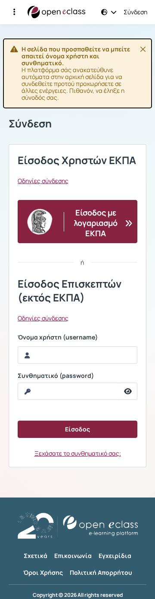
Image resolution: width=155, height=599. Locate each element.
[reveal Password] (128, 391)
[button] (14, 12)
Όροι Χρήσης (43, 572)
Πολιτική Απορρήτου (101, 572)
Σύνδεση (135, 12)
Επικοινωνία (73, 555)
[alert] (77, 73)
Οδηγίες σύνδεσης (43, 180)
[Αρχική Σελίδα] (56, 12)
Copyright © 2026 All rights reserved (78, 595)
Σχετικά (35, 555)
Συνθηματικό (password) (56, 375)
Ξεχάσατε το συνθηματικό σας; (77, 453)
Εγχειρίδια (115, 555)
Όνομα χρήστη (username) (58, 337)
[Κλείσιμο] (143, 49)
